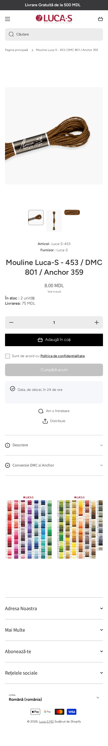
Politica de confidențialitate (62, 356)
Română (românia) (25, 699)
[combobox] (54, 34)
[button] (100, 18)
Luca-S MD (46, 721)
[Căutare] (9, 34)
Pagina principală (16, 50)
